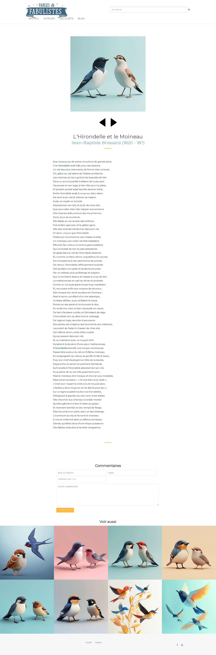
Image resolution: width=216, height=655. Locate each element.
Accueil (34, 18)
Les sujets (66, 18)
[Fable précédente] (102, 122)
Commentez (65, 510)
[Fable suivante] (113, 122)
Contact (98, 642)
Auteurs (49, 18)
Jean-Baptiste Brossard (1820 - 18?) (108, 142)
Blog (81, 18)
